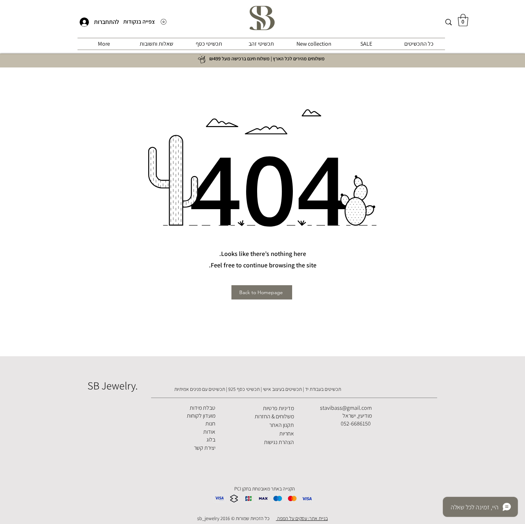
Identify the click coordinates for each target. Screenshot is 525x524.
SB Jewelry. (113, 385)
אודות (209, 431)
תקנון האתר (281, 425)
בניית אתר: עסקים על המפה (302, 518)
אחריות (286, 433)
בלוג (210, 439)
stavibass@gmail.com (346, 408)
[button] (463, 20)
